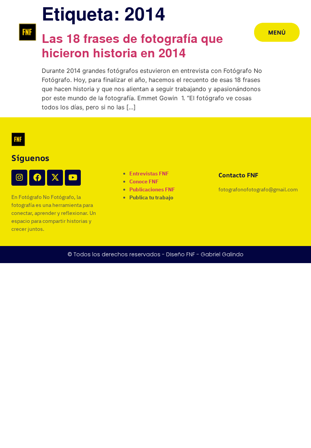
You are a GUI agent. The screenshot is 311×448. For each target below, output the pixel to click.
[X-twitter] (55, 178)
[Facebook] (37, 178)
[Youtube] (73, 178)
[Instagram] (19, 178)
